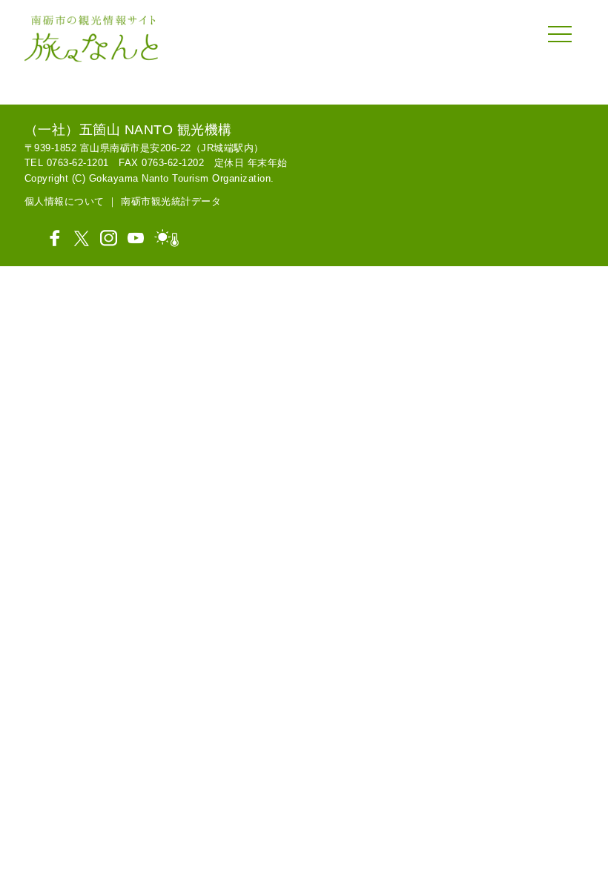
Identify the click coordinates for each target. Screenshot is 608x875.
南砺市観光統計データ (171, 201)
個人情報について (64, 201)
